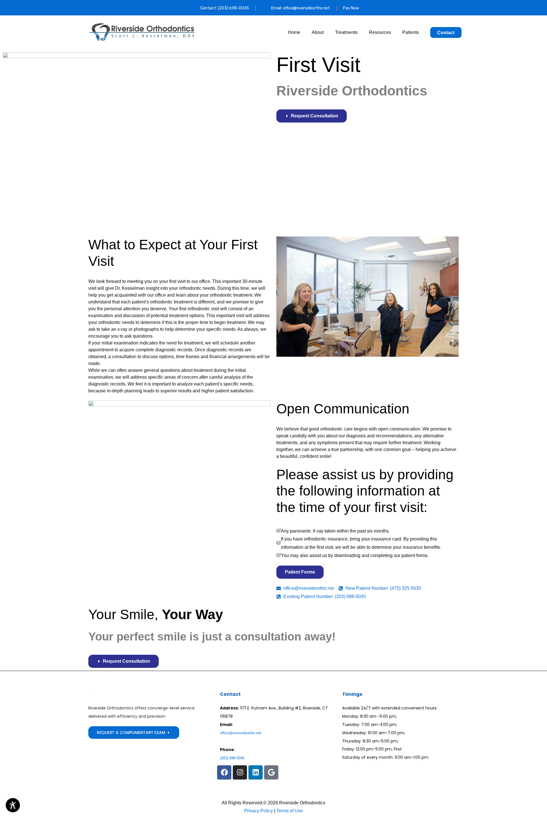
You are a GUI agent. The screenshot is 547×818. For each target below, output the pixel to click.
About (318, 32)
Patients (410, 32)
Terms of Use (289, 810)
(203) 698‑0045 (232, 758)
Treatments (346, 32)
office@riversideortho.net (240, 733)
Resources (380, 32)
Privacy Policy (258, 810)
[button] (224, 772)
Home (294, 32)
